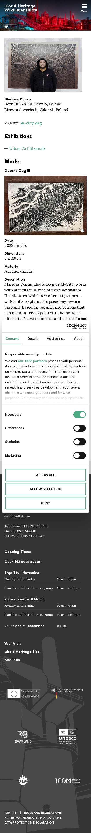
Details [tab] (33, 338)
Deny (45, 503)
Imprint (10, 813)
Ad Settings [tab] (56, 338)
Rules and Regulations (43, 813)
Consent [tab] (12, 338)
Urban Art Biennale (27, 148)
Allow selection (46, 489)
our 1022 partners (32, 361)
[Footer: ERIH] (23, 781)
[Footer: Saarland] (23, 736)
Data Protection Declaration (29, 822)
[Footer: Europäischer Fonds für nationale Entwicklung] (23, 692)
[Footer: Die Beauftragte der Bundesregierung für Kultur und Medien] (68, 692)
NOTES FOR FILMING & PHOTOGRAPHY (32, 817)
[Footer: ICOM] (68, 781)
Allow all (45, 475)
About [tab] (79, 338)
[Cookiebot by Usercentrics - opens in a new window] (66, 326)
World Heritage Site (22, 652)
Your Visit (12, 643)
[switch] (79, 428)
